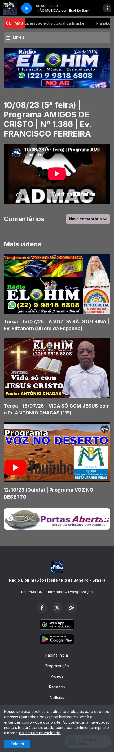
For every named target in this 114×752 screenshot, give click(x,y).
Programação (57, 665)
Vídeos (57, 676)
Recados (57, 687)
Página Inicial (57, 655)
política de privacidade (40, 733)
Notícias (57, 697)
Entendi (17, 743)
